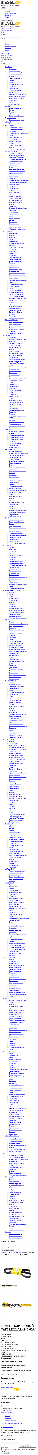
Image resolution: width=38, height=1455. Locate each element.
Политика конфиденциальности (11, 1423)
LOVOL (7, 106)
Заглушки (12, 314)
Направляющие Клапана (17, 96)
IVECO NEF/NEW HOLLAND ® (16, 590)
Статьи (7, 17)
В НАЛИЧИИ (9, 126)
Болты (11, 92)
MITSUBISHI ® (10, 957)
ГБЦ (10, 114)
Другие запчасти (10, 118)
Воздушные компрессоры (17, 230)
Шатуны (11, 80)
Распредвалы (13, 100)
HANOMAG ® (10, 449)
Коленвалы (12, 82)
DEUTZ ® (8, 335)
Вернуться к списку (7, 1387)
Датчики (11, 190)
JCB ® (7, 620)
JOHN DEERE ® (10, 681)
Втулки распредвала (15, 79)
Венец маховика (14, 214)
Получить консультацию (9, 1374)
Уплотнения (13, 139)
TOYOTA (8, 122)
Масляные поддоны (15, 269)
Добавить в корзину (20, 1356)
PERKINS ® (9, 1051)
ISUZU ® (8, 545)
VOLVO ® (8, 1153)
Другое (11, 143)
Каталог (7, 11)
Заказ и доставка (10, 13)
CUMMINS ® (9, 232)
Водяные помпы (14, 267)
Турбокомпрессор (14, 900)
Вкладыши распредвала (16, 169)
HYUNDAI (8, 67)
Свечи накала (13, 188)
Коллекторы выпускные (17, 171)
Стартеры (12, 808)
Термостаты (12, 69)
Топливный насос (14, 614)
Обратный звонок (7, 20)
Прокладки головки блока (17, 1145)
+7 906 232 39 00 (6, 1410)
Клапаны (12, 86)
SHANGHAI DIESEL (12, 1136)
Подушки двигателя (15, 355)
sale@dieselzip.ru (6, 30)
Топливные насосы (15, 163)
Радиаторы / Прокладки (16, 157)
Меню (3, 7)
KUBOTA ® (9, 824)
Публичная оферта (7, 1427)
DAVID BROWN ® (11, 320)
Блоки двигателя (14, 218)
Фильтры (12, 245)
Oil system (12, 924)
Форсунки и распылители (17, 94)
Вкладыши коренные (16, 84)
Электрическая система (16, 318)
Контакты (8, 15)
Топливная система (15, 259)
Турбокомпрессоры (15, 228)
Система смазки (14, 224)
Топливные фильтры (15, 1234)
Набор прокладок (14, 1144)
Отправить (5, 1453)
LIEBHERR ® (9, 883)
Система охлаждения (16, 428)
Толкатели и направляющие (18, 182)
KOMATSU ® (9, 739)
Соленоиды (12, 206)
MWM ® (7, 998)
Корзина (4, 34)
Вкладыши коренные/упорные (19, 918)
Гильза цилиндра (14, 71)
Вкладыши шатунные (16, 75)
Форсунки (12, 863)
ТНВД (11, 253)
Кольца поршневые (15, 90)
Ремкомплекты (13, 212)
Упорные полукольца (16, 669)
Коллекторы (13, 671)
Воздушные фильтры (16, 1238)
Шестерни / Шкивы (15, 153)
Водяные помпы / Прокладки (18, 73)
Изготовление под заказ (16, 120)
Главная (3, 1252)
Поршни (11, 77)
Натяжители (13, 222)
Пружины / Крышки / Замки (18, 208)
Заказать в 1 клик (7, 1356)
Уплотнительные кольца (17, 149)
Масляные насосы (15, 88)
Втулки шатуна (14, 104)
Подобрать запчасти (8, 1250)
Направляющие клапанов (17, 757)
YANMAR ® (9, 1177)
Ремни (11, 102)
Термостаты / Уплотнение (17, 749)
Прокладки (12, 237)
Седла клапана (13, 177)
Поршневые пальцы (15, 202)
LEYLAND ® (9, 869)
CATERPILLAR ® (11, 151)
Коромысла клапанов (16, 173)
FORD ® (8, 430)
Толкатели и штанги (15, 796)
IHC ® (7, 518)
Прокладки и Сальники (16, 98)
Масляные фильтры (15, 1236)
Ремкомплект (13, 1057)
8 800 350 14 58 (6, 28)
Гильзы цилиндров (15, 108)
